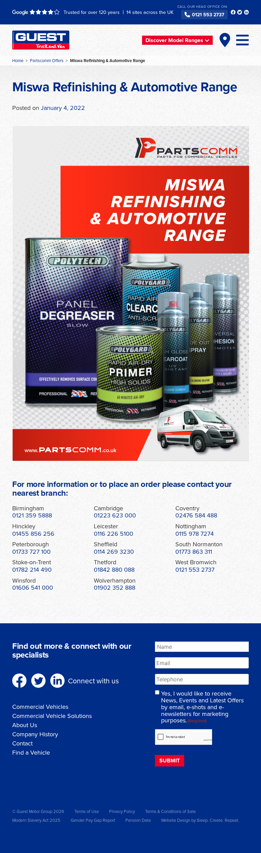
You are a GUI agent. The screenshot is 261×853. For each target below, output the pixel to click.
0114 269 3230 (114, 551)
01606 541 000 (32, 587)
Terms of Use (86, 811)
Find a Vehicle (31, 752)
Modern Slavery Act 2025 (36, 820)
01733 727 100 (31, 551)
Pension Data (138, 820)
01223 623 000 (115, 515)
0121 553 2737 (208, 14)
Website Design (175, 820)
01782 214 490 (32, 569)
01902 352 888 (114, 587)
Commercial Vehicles (40, 706)
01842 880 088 (114, 569)
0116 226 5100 (113, 533)
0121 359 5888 (32, 515)
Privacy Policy (122, 811)
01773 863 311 (193, 551)
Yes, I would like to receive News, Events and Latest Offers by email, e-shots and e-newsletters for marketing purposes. (202, 707)
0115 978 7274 (194, 533)
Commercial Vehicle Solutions (52, 716)
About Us (24, 725)
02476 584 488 (196, 515)
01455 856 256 (33, 533)
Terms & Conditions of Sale (170, 811)
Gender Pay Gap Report (93, 820)
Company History (35, 734)
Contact (22, 743)
